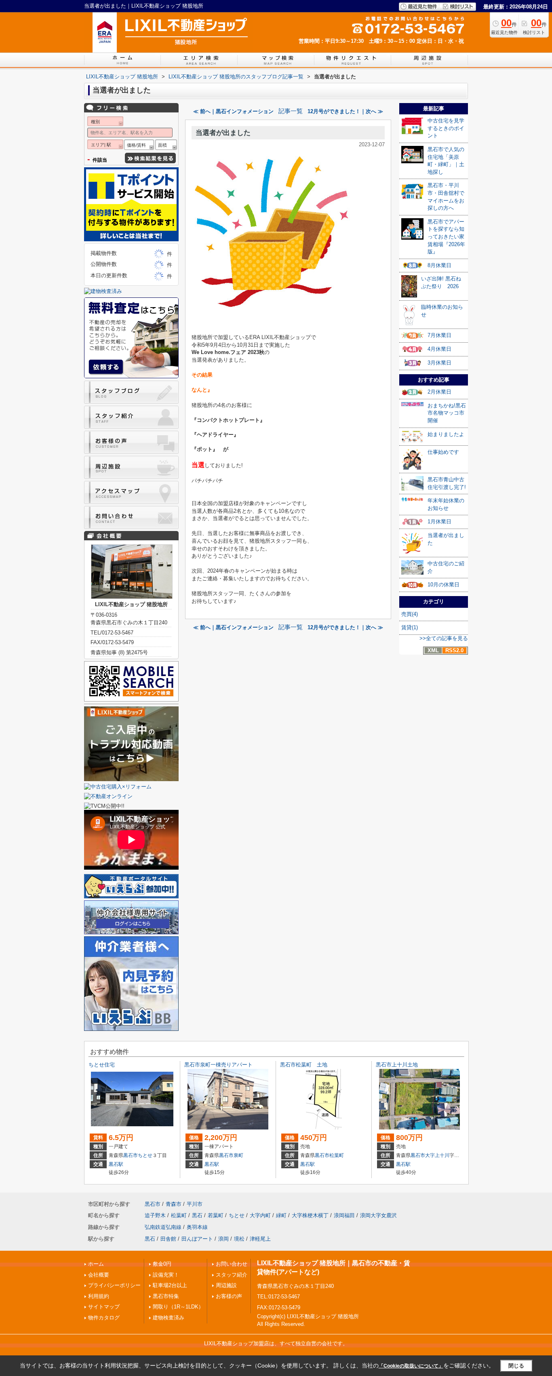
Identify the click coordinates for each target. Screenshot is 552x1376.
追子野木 (155, 1215)
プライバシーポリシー (114, 1285)
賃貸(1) (409, 627)
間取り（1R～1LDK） (178, 1307)
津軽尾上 (260, 1239)
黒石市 (130, 1155)
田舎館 (168, 1239)
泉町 (238, 1155)
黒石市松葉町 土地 (303, 1065)
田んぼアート (197, 1239)
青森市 (173, 1204)
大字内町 (260, 1215)
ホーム (96, 1264)
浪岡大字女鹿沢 (378, 1215)
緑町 (281, 1215)
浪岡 (223, 1239)
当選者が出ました (223, 133)
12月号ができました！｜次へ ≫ (345, 111)
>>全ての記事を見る (443, 638)
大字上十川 (437, 1155)
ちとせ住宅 (101, 1065)
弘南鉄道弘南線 (163, 1227)
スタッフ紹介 (231, 1275)
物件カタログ (104, 1318)
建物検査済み (168, 1318)
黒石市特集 (166, 1296)
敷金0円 (162, 1264)
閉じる (516, 1366)
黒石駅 (116, 1164)
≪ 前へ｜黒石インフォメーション (233, 111)
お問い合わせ (231, 1264)
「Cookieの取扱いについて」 (411, 1366)
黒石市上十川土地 (397, 1065)
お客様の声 (229, 1296)
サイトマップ (104, 1307)
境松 (239, 1239)
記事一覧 (290, 111)
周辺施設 (226, 1285)
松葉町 (336, 1155)
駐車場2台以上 (170, 1285)
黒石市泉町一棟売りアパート (218, 1065)
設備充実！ (166, 1275)
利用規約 (98, 1296)
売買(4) (409, 614)
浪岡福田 (344, 1215)
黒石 (197, 1215)
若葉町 (215, 1215)
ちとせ (145, 1155)
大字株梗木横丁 (310, 1215)
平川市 (194, 1204)
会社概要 (98, 1275)
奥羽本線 (197, 1227)
